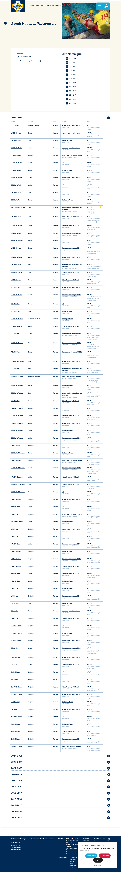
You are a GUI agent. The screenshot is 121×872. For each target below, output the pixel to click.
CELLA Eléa (14, 603)
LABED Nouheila (16, 445)
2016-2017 (72, 95)
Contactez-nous (16, 847)
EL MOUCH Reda (16, 626)
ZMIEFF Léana (15, 657)
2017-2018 (72, 91)
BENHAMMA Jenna (17, 319)
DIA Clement (15, 125)
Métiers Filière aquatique (72, 844)
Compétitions (73, 865)
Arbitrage (72, 863)
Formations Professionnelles (73, 854)
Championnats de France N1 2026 (72, 216)
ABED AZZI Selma (16, 694)
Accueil (31, 5)
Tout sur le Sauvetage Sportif (77, 857)
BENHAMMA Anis (16, 163)
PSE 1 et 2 (68, 846)
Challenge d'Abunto (67, 140)
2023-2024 (72, 66)
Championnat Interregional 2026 (71, 233)
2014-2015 (72, 103)
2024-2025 (72, 62)
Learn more (97, 865)
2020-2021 (72, 79)
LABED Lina (14, 514)
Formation (60, 838)
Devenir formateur (70, 852)
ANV (63, 163)
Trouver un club (15, 845)
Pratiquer (72, 861)
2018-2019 (72, 87)
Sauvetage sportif (62, 857)
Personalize (98, 860)
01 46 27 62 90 (15, 843)
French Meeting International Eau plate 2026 (72, 208)
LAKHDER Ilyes (16, 133)
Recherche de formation (72, 838)
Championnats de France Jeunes (72, 155)
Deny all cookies (104, 855)
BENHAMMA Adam (17, 240)
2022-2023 (72, 70)
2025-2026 (72, 58)
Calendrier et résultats (39, 5)
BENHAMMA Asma (17, 416)
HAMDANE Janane (17, 408)
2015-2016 (72, 99)
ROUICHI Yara (15, 287)
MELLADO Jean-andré (18, 207)
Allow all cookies (91, 855)
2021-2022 (72, 75)
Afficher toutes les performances (28, 61)
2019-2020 (72, 83)
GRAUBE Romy (15, 702)
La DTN (71, 867)
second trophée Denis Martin (71, 125)
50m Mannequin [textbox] (26, 56)
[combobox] (39, 56)
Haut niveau (73, 859)
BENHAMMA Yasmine (18, 361)
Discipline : (20, 53)
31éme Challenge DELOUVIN (70, 226)
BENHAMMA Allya (16, 148)
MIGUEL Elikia (15, 507)
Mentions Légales (16, 849)
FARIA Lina (14, 679)
